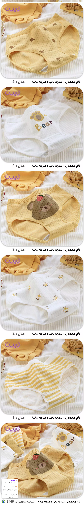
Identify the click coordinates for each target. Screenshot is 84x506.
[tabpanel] (42, 465)
